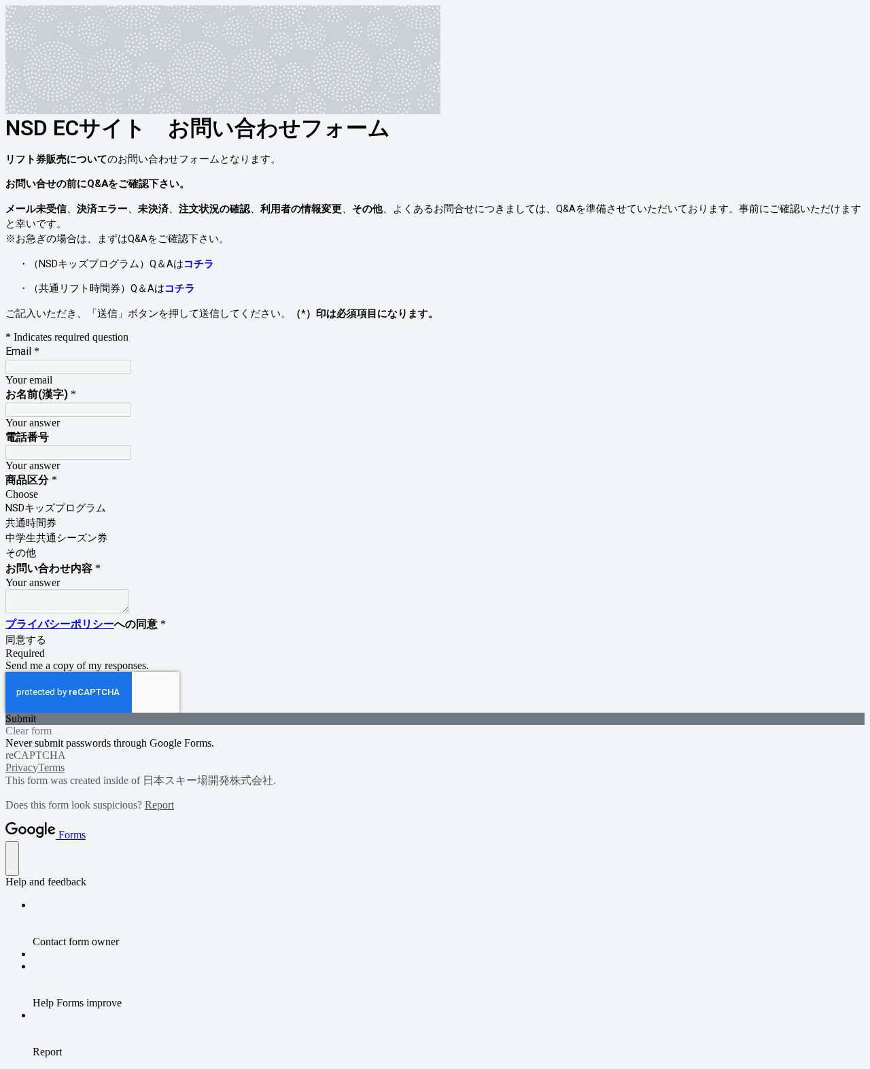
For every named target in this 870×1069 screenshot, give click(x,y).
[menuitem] (449, 923)
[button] (435, 719)
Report (159, 805)
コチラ (199, 264)
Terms (51, 767)
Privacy (21, 767)
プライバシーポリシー (59, 623)
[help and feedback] (12, 858)
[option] (435, 494)
